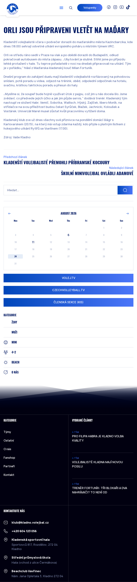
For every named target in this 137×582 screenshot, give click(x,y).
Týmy (7, 432)
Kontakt (9, 475)
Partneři (9, 466)
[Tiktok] (128, 7)
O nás (7, 449)
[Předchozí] (9, 213)
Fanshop (9, 457)
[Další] (127, 213)
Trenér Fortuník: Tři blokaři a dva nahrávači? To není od (99, 490)
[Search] (125, 190)
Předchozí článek (15, 157)
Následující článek (121, 168)
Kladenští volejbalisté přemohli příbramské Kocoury (57, 162)
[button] (61, 8)
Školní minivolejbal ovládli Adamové (97, 173)
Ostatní (9, 440)
